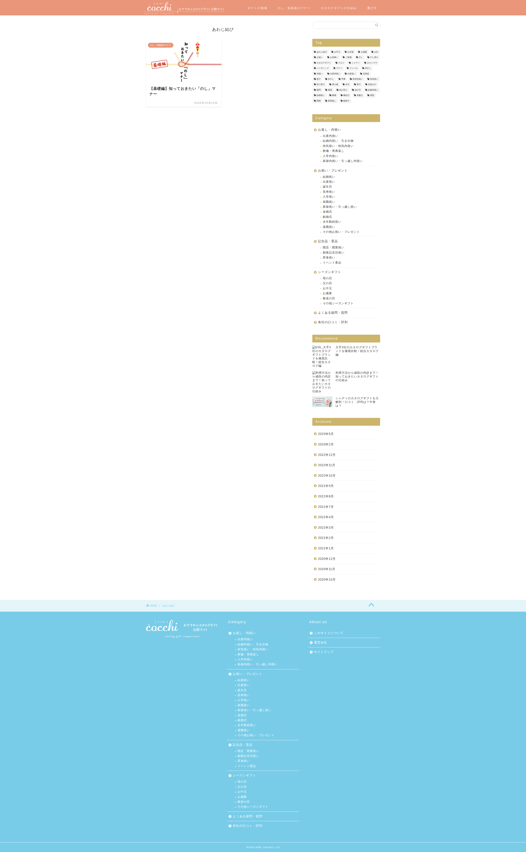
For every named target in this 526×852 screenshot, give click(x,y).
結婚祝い (321, 95)
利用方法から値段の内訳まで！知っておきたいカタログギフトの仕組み (357, 376)
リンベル (354, 68)
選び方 (372, 8)
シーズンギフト (329, 272)
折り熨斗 (321, 84)
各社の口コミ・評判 (333, 322)
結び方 (358, 90)
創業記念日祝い (333, 252)
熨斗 (359, 84)
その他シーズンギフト (338, 303)
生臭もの (372, 84)
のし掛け (374, 57)
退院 (372, 95)
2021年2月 (326, 538)
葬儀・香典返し (333, 150)
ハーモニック (323, 68)
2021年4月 (326, 517)
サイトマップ (324, 652)
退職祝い (329, 226)
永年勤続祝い (332, 221)
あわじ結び (322, 52)
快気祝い (374, 79)
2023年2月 (326, 444)
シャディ (356, 63)
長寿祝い (329, 191)
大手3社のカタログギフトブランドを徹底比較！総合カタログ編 (357, 351)
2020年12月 (327, 558)
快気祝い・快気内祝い (338, 146)
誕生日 (327, 186)
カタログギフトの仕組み (339, 8)
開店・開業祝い (333, 247)
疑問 (319, 90)
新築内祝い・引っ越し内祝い (343, 161)
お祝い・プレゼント (333, 170)
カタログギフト (324, 63)
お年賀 (350, 52)
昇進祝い (329, 257)
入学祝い (329, 196)
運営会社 (320, 642)
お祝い (320, 57)
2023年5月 (326, 434)
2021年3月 (326, 527)
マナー (339, 68)
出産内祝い (335, 74)
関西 (319, 101)
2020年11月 (326, 569)
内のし (368, 68)
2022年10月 (327, 475)
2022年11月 (326, 465)
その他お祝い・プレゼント (341, 231)
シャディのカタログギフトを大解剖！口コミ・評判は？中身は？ (357, 402)
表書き (360, 95)
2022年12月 (327, 455)
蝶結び (346, 95)
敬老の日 (329, 298)
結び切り (343, 90)
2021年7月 (326, 506)
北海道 (366, 74)
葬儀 (334, 95)
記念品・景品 (328, 241)
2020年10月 (327, 579)
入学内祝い (330, 156)
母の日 (327, 278)
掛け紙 (335, 84)
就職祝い (329, 201)
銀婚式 (327, 216)
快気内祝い (358, 79)
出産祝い (351, 74)
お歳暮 (364, 52)
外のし (331, 79)
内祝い (320, 74)
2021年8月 (326, 496)
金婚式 (327, 211)
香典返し (332, 101)
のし (361, 57)
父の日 (327, 283)
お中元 (337, 52)
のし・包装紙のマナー (294, 8)
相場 (330, 90)
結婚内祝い (373, 90)
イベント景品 (332, 262)
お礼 (376, 52)
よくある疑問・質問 (333, 312)
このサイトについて (329, 633)
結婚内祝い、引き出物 (338, 140)
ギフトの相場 (257, 8)
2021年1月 (326, 548)
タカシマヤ (372, 63)
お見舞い (334, 57)
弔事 (343, 79)
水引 (347, 84)
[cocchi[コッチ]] (184, 13)
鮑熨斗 (346, 101)
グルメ (341, 63)
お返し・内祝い (329, 129)
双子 (319, 79)
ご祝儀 (348, 57)
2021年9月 (326, 486)
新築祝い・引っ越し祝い (340, 206)
